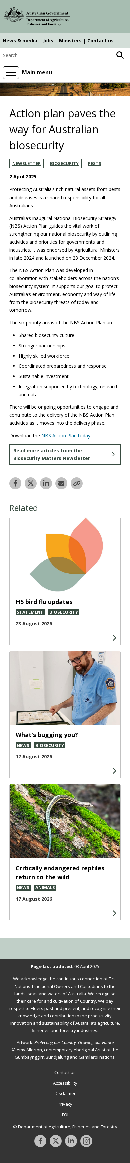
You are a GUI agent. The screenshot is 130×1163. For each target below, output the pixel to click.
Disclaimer (65, 1093)
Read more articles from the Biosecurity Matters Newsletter (51, 454)
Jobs (48, 40)
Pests (94, 163)
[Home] (36, 18)
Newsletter (26, 163)
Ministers (70, 40)
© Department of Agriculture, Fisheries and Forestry (65, 1127)
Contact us (100, 40)
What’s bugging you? (47, 735)
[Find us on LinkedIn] (71, 1141)
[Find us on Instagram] (86, 1141)
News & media (20, 40)
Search (120, 55)
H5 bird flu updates (44, 602)
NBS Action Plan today (65, 435)
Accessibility (65, 1083)
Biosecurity (64, 163)
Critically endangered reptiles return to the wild (60, 872)
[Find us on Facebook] (40, 1141)
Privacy (65, 1104)
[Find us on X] (56, 1141)
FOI (65, 1115)
